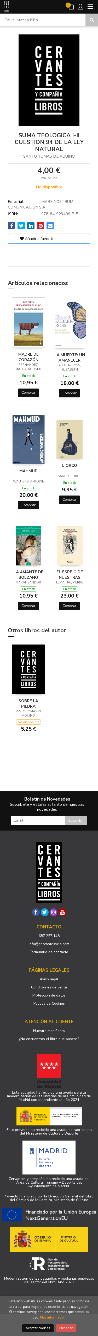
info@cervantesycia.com (49, 943)
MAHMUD (28, 471)
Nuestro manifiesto (49, 1030)
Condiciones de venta (49, 987)
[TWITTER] (45, 912)
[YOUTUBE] (62, 912)
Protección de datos (49, 995)
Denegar (66, 1328)
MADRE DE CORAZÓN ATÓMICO (28, 357)
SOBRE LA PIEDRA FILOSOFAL (28, 703)
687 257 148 (49, 935)
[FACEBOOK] (36, 912)
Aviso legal (49, 979)
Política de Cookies (49, 1003)
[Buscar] (91, 20)
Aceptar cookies (38, 1328)
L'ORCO (69, 465)
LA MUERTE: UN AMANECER (69, 357)
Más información (53, 1317)
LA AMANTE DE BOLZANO (28, 574)
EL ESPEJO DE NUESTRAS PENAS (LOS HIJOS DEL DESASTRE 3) (69, 574)
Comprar (28, 392)
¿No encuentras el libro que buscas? (49, 1038)
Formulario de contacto (49, 952)
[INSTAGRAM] (53, 912)
